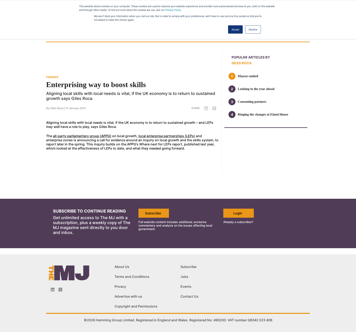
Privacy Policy (173, 10)
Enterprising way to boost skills (96, 85)
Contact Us (189, 296)
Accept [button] (235, 29)
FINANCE (52, 77)
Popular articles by (251, 57)
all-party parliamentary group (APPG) (82, 136)
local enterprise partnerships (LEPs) (166, 136)
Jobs (184, 277)
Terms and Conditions (132, 277)
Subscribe (153, 213)
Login (237, 213)
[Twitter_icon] (60, 289)
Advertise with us (128, 296)
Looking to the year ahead (256, 89)
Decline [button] (253, 29)
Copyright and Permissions (136, 306)
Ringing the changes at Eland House (263, 114)
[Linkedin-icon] (52, 289)
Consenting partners (252, 101)
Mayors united (248, 76)
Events (185, 286)
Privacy (120, 286)
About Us (122, 267)
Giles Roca (56, 108)
